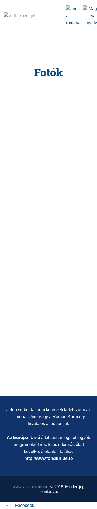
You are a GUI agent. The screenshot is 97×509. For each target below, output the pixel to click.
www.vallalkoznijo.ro (30, 486)
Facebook (24, 505)
